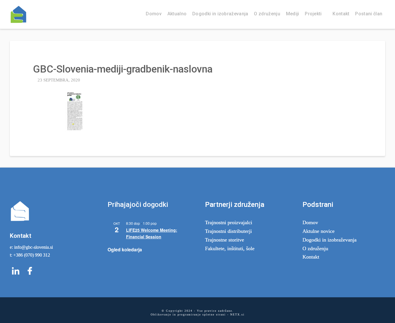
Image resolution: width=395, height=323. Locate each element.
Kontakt (310, 257)
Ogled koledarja (125, 249)
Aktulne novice (318, 231)
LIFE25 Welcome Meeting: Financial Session (151, 233)
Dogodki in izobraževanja (329, 240)
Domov (310, 222)
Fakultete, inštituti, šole (229, 248)
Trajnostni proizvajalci (228, 222)
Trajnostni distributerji (228, 231)
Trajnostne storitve (224, 240)
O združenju (315, 248)
